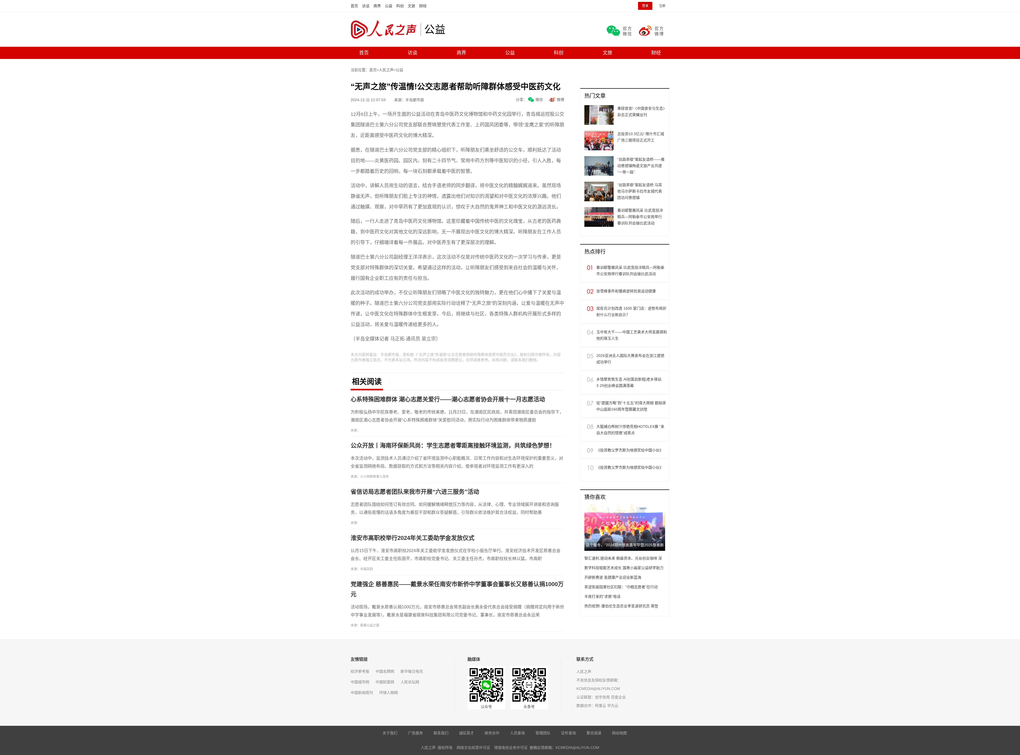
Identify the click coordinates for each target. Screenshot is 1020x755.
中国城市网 (360, 682)
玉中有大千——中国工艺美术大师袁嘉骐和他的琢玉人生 (631, 335)
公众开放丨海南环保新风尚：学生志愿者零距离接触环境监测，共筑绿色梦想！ (453, 445)
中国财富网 (385, 682)
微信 (539, 99)
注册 (662, 6)
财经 (423, 6)
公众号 (486, 707)
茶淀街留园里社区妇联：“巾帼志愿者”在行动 (621, 587)
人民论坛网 (410, 682)
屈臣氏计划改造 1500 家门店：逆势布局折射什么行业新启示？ (631, 311)
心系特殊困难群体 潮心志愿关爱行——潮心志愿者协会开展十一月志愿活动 (448, 399)
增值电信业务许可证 (511, 747)
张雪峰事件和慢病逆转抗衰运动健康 (626, 291)
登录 (645, 6)
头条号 (529, 707)
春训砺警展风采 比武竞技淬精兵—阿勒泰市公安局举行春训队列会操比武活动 (630, 270)
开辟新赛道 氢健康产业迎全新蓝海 (612, 577)
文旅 (411, 6)
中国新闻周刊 (362, 692)
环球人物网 (388, 692)
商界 (377, 6)
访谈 (365, 6)
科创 (400, 6)
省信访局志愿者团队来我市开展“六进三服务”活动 (415, 491)
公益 (388, 6)
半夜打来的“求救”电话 (602, 596)
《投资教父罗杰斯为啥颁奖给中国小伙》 (629, 450)
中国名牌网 (385, 671)
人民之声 (385, 29)
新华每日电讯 (412, 671)
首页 (354, 6)
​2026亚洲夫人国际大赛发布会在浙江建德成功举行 (630, 358)
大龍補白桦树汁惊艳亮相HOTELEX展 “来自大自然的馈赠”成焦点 (630, 429)
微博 (560, 99)
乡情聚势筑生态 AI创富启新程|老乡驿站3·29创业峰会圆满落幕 (628, 382)
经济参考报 (360, 671)
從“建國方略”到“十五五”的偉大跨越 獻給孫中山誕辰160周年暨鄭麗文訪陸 (631, 406)
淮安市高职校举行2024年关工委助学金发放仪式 (412, 538)
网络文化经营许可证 (473, 747)
